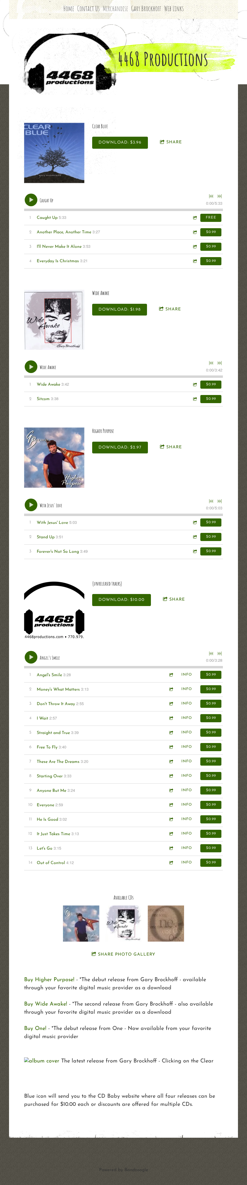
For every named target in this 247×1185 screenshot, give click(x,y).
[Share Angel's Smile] (170, 675)
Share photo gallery (126, 954)
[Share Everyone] (170, 805)
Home (68, 8)
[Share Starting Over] (170, 776)
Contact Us (88, 8)
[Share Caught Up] (194, 218)
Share (174, 142)
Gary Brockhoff (146, 8)
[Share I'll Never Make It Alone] (194, 246)
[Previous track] (211, 196)
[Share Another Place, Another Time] (194, 232)
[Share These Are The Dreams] (170, 761)
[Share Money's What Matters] (170, 689)
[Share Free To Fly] (170, 747)
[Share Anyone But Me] (170, 790)
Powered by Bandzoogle (123, 1170)
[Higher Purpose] (54, 458)
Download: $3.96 (120, 142)
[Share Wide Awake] (194, 384)
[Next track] (219, 196)
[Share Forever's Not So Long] (194, 551)
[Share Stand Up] (194, 537)
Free (211, 217)
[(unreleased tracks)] (54, 610)
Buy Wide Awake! (45, 1004)
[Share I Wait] (170, 718)
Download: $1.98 (119, 309)
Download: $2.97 (120, 447)
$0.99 (211, 232)
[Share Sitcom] (194, 399)
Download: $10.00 (121, 600)
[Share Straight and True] (170, 732)
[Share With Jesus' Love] (194, 522)
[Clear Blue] (54, 153)
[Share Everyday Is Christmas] (194, 261)
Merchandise (115, 8)
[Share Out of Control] (170, 862)
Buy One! (35, 1028)
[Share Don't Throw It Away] (170, 704)
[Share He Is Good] (170, 819)
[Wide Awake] (54, 320)
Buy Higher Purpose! (49, 980)
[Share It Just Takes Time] (170, 834)
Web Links (174, 8)
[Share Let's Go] (170, 848)
